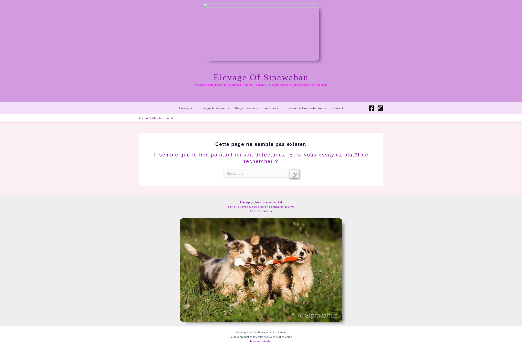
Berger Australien (214, 108)
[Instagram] (380, 108)
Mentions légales (261, 341)
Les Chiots (270, 108)
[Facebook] (372, 108)
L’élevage (185, 108)
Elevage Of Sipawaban (261, 77)
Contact (337, 108)
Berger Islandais (246, 108)
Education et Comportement (303, 108)
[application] (194, 108)
